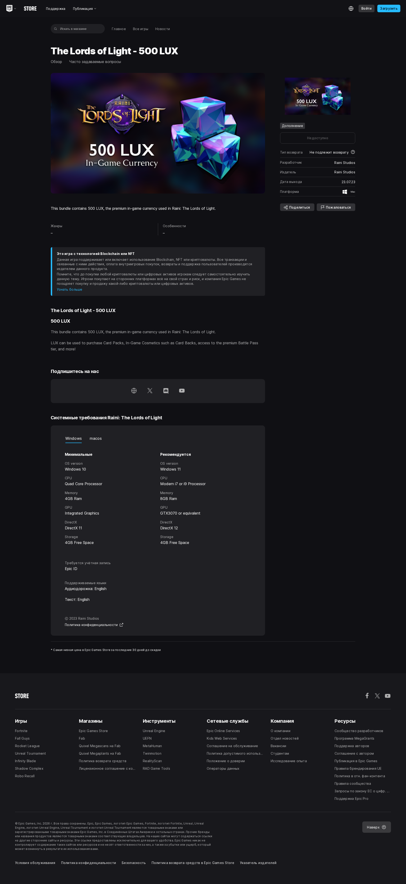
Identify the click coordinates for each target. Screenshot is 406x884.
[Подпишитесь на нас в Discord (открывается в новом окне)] (166, 391)
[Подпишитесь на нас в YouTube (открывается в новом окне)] (182, 391)
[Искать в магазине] (55, 28)
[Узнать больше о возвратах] (353, 152)
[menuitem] (118, 29)
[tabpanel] (158, 497)
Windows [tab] (73, 438)
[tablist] (158, 438)
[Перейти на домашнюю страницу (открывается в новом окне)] (134, 391)
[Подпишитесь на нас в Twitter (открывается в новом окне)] (150, 391)
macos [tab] (96, 438)
